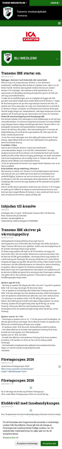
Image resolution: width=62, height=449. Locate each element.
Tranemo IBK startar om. (21, 73)
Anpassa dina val (10, 437)
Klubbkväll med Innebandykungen (30, 403)
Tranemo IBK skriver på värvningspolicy (21, 232)
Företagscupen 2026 (17, 359)
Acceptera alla (49, 443)
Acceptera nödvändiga (27, 443)
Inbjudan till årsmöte (18, 206)
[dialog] (31, 432)
